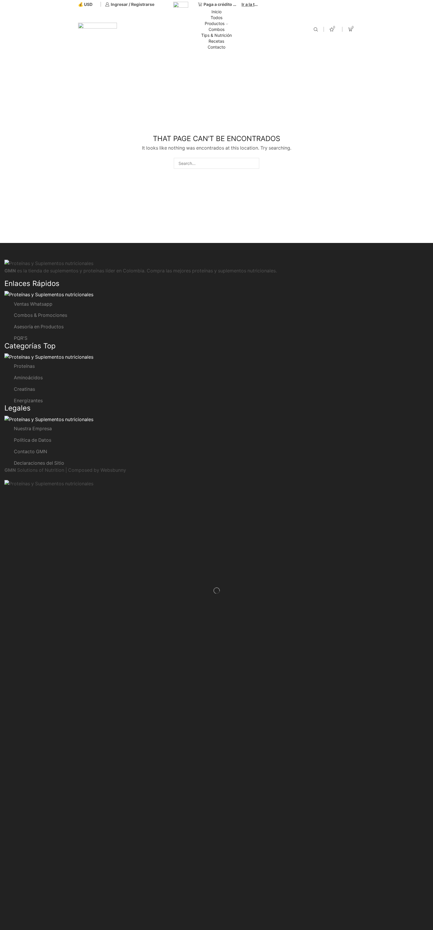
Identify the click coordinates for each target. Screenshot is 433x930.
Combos (216, 29)
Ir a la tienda (250, 4)
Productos (214, 23)
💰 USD (85, 4)
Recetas (216, 41)
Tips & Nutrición (216, 35)
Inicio (216, 11)
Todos (216, 17)
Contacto (216, 46)
